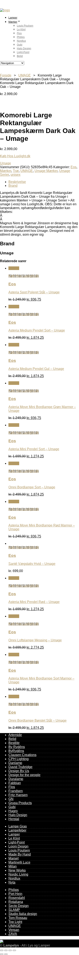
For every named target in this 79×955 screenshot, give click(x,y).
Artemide (15, 735)
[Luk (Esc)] (14, 950)
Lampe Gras (17, 826)
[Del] (10, 950)
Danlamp (15, 763)
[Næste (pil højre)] (6, 954)
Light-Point (23, 52)
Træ (16, 171)
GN (10, 799)
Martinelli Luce (19, 862)
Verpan (13, 930)
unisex (15, 174)
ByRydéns (16, 751)
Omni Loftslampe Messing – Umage (35, 640)
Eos (73, 167)
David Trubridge (20, 767)
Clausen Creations (22, 755)
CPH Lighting (18, 759)
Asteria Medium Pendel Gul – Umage (36, 369)
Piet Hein (15, 894)
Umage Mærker (46, 171)
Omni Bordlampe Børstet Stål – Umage (37, 720)
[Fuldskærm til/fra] (6, 950)
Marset (13, 858)
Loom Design (18, 846)
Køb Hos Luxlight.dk (15, 156)
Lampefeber (17, 830)
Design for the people (24, 775)
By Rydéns (16, 747)
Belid (20, 56)
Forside (5, 75)
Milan (12, 866)
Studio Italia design (22, 914)
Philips (21, 37)
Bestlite (14, 743)
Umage (5, 163)
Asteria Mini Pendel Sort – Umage (33, 449)
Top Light (15, 922)
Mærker (12, 21)
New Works (17, 870)
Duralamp (15, 779)
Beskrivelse (17, 182)
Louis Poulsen (25, 25)
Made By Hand (19, 854)
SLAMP (14, 910)
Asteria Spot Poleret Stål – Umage (34, 292)
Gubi (19, 44)
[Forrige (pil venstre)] (1, 954)
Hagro (13, 811)
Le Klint (21, 29)
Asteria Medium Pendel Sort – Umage (36, 330)
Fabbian (14, 783)
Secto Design (18, 906)
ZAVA (12, 934)
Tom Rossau (17, 918)
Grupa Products (20, 803)
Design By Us (18, 771)
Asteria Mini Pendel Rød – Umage (34, 602)
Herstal (13, 819)
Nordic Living (18, 874)
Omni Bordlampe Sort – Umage (31, 487)
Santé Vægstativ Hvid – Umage (31, 563)
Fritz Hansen (18, 795)
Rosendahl (16, 898)
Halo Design (24, 48)
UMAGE (24, 75)
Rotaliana (15, 902)
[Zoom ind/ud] (1, 950)
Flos (19, 33)
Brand (12, 185)
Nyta (11, 882)
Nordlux (21, 40)
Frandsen (15, 791)
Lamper (12, 17)
